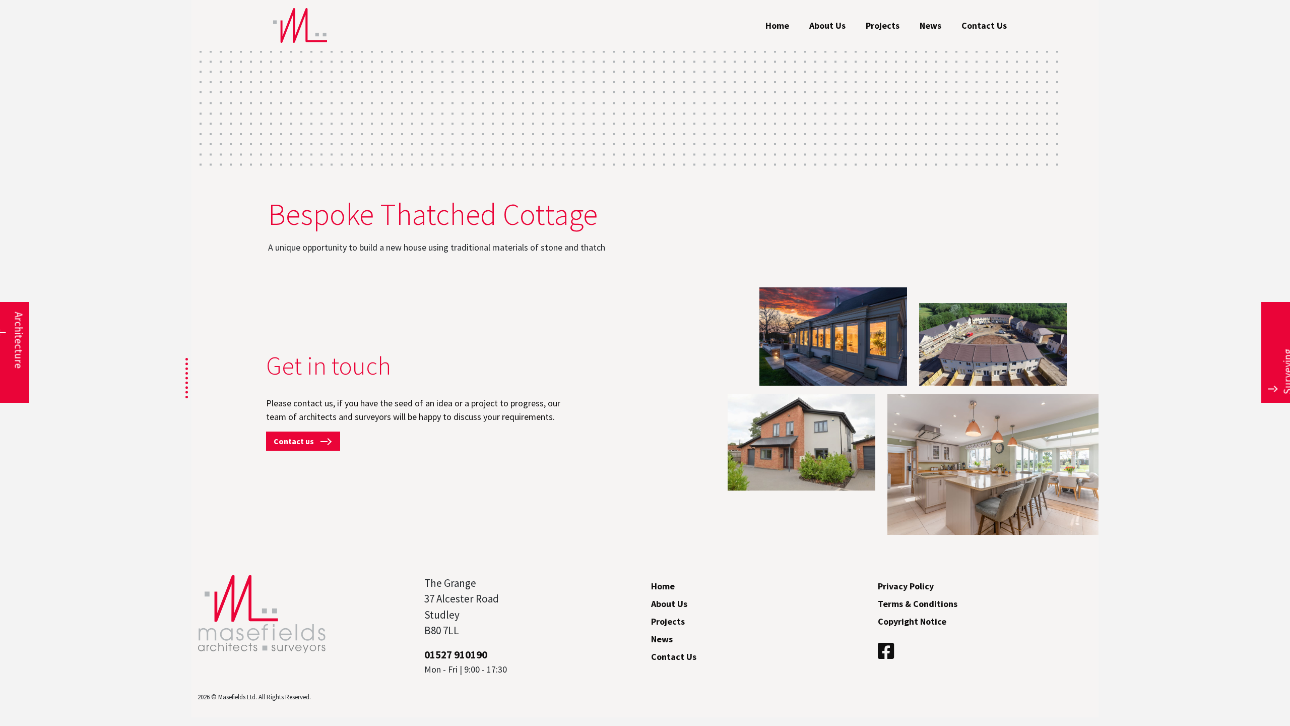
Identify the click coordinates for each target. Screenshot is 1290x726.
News (930, 25)
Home (777, 25)
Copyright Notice (912, 621)
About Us (827, 25)
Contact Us (984, 25)
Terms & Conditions (917, 604)
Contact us (294, 441)
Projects (882, 25)
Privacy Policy (906, 586)
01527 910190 (455, 654)
